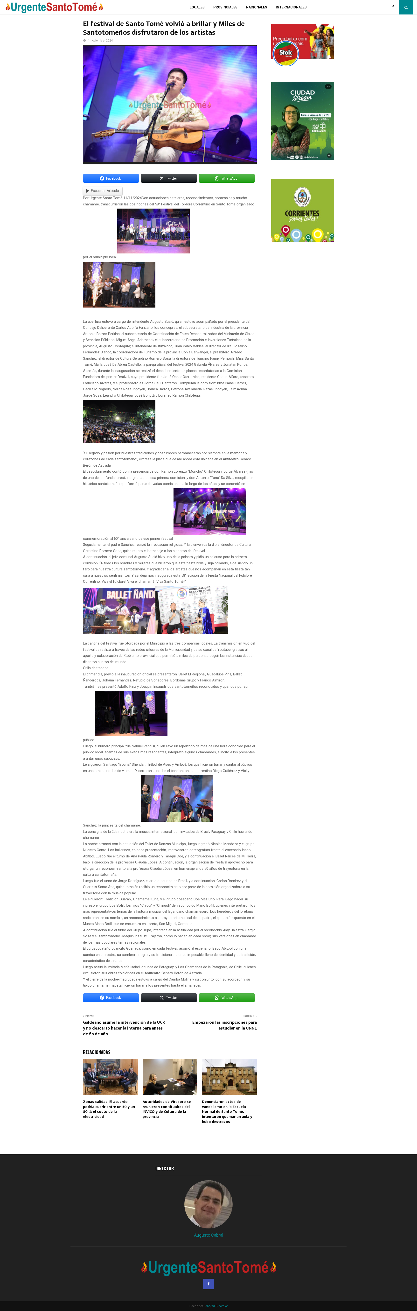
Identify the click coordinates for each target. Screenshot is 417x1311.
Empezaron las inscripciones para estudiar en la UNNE (224, 1025)
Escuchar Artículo (105, 191)
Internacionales (291, 7)
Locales (197, 7)
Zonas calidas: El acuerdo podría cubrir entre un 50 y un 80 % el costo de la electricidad (109, 1109)
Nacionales (256, 7)
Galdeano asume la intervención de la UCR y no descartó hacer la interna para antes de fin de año (124, 1028)
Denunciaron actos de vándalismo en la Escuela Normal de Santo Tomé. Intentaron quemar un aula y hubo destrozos (227, 1112)
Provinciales (225, 7)
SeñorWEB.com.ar (216, 1306)
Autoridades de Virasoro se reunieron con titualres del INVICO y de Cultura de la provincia (167, 1109)
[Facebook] (394, 7)
